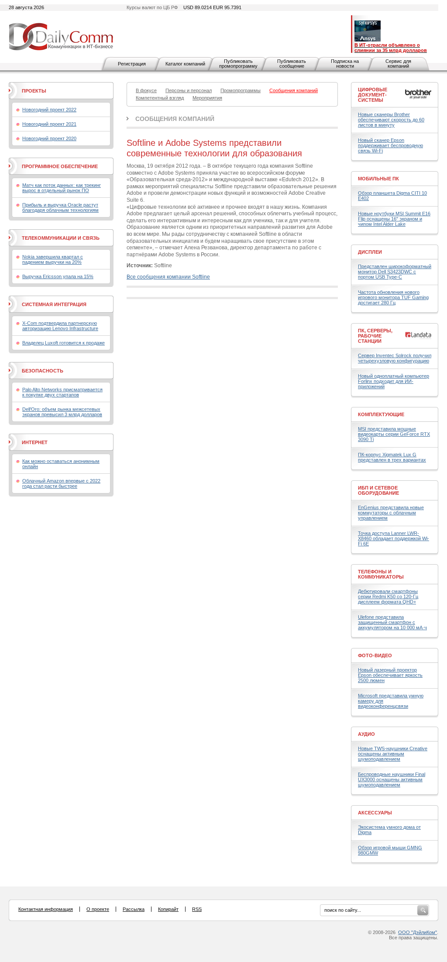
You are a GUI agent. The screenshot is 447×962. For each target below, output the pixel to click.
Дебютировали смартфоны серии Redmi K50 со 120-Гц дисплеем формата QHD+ (388, 596)
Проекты (34, 90)
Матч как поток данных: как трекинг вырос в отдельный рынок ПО (61, 188)
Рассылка (133, 909)
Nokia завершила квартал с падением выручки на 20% (52, 259)
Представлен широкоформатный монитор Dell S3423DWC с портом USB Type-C (394, 271)
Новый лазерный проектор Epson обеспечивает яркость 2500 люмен (390, 675)
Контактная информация (45, 909)
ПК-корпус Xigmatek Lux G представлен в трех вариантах (392, 457)
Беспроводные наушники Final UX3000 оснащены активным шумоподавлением (391, 779)
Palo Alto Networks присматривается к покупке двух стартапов (62, 392)
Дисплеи (370, 252)
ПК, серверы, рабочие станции (375, 336)
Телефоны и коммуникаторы (381, 574)
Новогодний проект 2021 (49, 124)
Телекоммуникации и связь (61, 238)
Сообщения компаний (174, 118)
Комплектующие (381, 414)
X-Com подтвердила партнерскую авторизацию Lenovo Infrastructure (60, 326)
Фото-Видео (375, 655)
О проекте (97, 909)
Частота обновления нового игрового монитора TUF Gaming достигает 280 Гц (393, 297)
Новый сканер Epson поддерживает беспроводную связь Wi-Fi (390, 145)
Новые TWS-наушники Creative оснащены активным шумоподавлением (392, 754)
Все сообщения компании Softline (168, 277)
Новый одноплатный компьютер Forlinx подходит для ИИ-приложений (393, 381)
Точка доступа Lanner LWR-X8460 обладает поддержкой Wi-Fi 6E (393, 538)
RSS (197, 909)
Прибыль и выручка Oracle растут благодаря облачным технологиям (60, 207)
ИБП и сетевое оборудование (378, 490)
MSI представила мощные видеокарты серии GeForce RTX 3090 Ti (394, 434)
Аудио (366, 734)
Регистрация (132, 63)
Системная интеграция (54, 304)
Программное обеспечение (60, 166)
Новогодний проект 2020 (49, 138)
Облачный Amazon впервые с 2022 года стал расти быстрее (61, 483)
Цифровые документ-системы (372, 95)
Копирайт (168, 909)
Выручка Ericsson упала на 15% (57, 276)
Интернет (35, 442)
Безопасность (42, 370)
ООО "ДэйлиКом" (417, 932)
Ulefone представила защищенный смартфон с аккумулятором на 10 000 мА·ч (392, 622)
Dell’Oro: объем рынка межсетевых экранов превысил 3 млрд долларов (62, 412)
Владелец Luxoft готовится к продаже (63, 342)
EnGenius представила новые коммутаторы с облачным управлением (391, 513)
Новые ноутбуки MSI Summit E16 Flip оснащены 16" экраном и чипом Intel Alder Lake (394, 219)
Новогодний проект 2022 (49, 109)
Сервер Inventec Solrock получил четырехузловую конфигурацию (394, 358)
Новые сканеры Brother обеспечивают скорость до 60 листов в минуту (391, 120)
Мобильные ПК (378, 178)
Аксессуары (375, 812)
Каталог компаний (185, 63)
